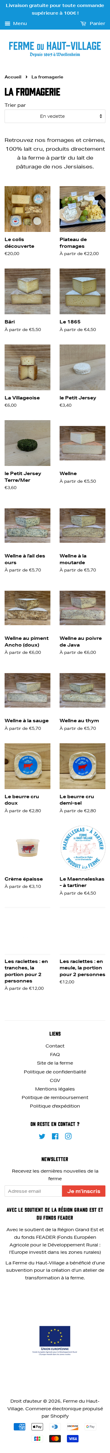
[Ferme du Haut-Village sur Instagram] (68, 1137)
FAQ (55, 1054)
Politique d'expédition (55, 1106)
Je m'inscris (83, 1191)
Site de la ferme (55, 1063)
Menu (19, 23)
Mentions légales (55, 1089)
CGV (55, 1080)
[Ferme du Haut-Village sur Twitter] (42, 1137)
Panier (97, 23)
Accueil (13, 77)
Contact (55, 1046)
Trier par (15, 105)
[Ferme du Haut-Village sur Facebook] (55, 1137)
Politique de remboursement (55, 1097)
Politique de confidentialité (55, 1072)
